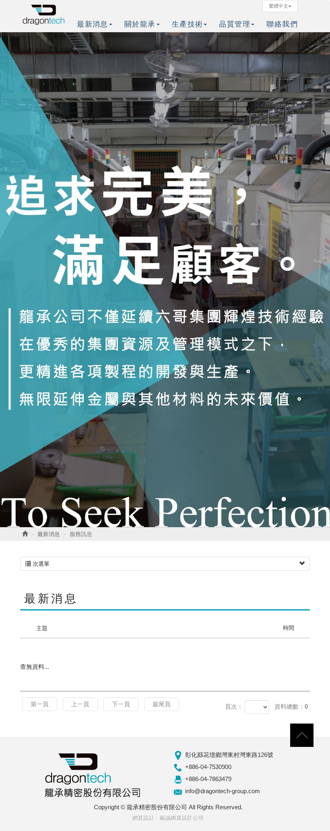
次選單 (40, 564)
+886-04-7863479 (208, 778)
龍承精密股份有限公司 (44, 14)
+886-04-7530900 (208, 766)
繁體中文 (278, 6)
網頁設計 (143, 818)
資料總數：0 (291, 706)
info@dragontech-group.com (222, 791)
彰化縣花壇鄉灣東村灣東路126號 (229, 754)
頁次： (234, 706)
